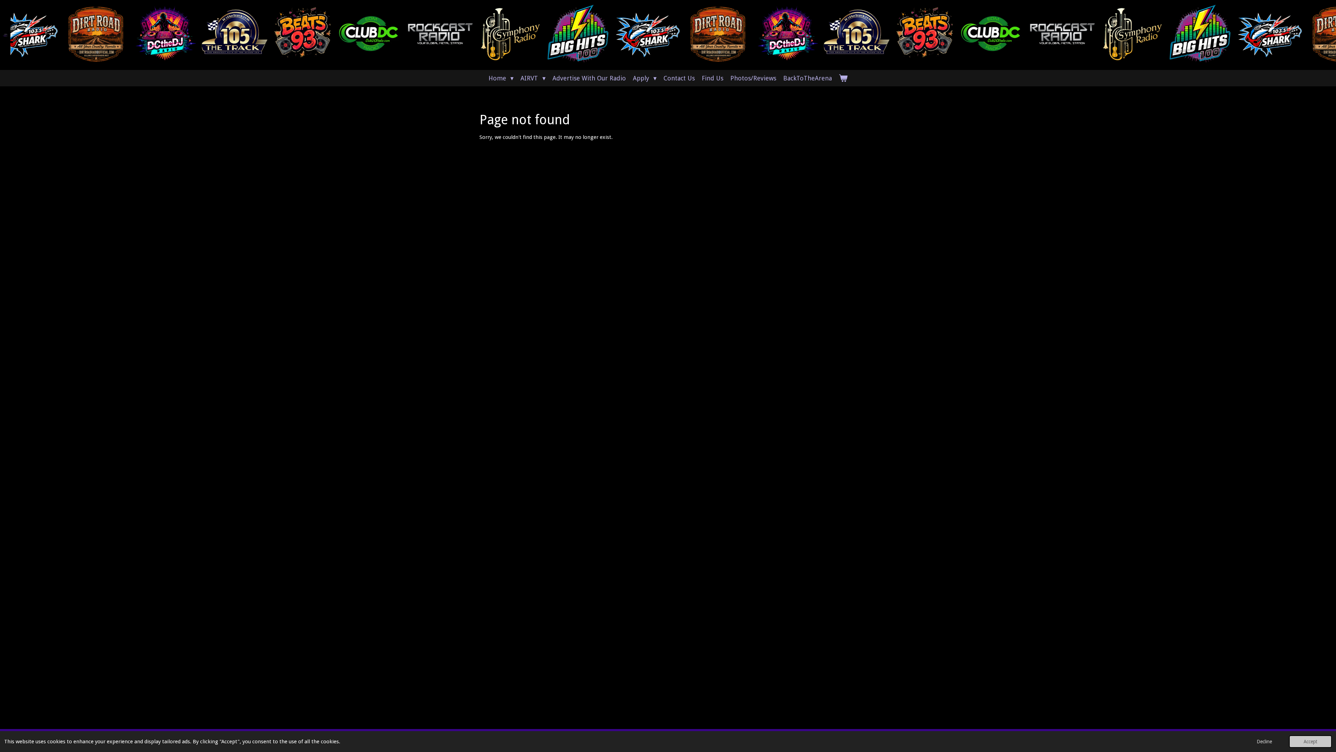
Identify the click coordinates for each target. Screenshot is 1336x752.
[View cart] (843, 78)
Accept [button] (1310, 741)
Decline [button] (1264, 741)
